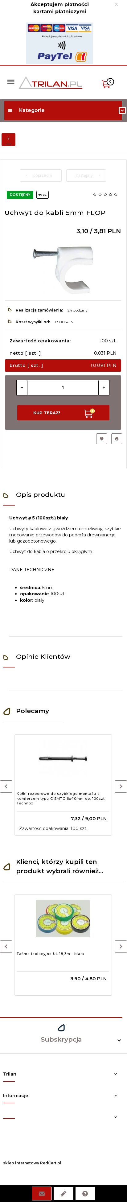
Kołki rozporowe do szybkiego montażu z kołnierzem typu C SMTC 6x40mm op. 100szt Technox (61, 798)
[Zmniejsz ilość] (21, 387)
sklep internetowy (21, 1163)
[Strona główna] (50, 82)
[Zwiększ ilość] (103, 387)
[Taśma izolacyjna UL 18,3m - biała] (63, 918)
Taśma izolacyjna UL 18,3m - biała (50, 954)
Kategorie (32, 110)
